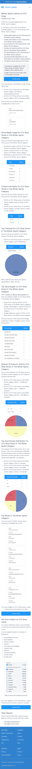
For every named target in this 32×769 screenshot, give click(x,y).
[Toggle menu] (29, 7)
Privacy (19, 752)
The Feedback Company (12, 358)
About (19, 733)
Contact (19, 736)
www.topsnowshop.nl (15, 534)
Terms (19, 755)
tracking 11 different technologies (15, 294)
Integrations (5, 740)
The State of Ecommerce (12, 721)
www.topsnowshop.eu (15, 554)
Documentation (6, 755)
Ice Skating (12, 121)
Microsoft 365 (8, 349)
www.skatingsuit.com (15, 594)
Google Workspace (10, 352)
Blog (18, 743)
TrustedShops (8, 343)
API (2, 743)
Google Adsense (9, 337)
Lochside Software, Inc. (8, 765)
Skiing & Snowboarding (16, 110)
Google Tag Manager (10, 334)
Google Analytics (9, 355)
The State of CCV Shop (11, 724)
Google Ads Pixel (9, 340)
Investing (4, 736)
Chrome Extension (21, 1)
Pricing (3, 752)
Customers (20, 740)
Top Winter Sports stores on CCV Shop (16, 61)
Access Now (16, 79)
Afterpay (7, 346)
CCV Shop (15, 22)
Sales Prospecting (7, 733)
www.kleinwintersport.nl (16, 574)
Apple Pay (7, 332)
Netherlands (12, 250)
